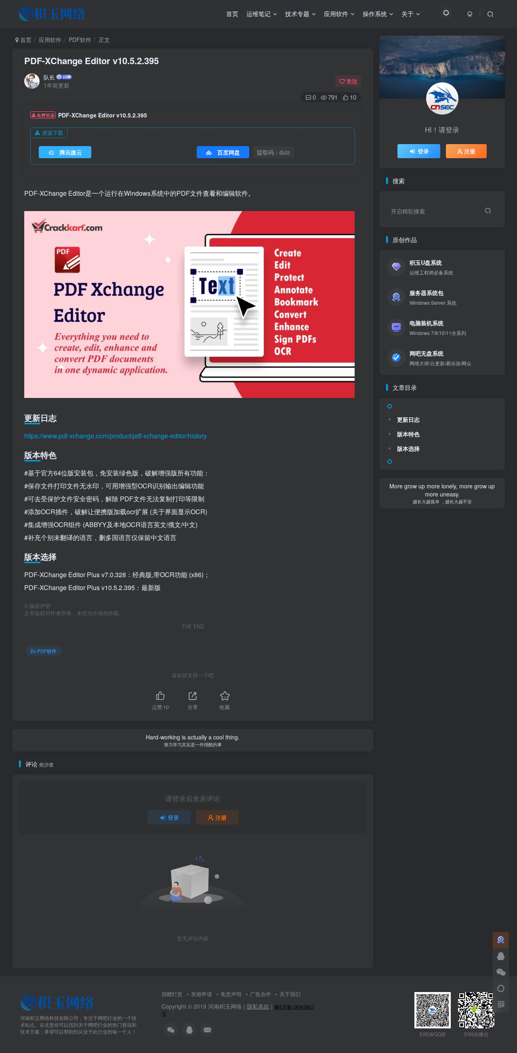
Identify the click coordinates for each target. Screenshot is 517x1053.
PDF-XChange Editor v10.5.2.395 (91, 60)
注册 (221, 817)
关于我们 (290, 994)
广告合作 (260, 994)
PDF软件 (80, 40)
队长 (49, 77)
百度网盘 (228, 152)
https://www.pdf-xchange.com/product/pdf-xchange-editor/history (115, 435)
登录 (173, 817)
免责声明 (231, 994)
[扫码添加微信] (501, 972)
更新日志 (408, 419)
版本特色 (408, 434)
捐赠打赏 (172, 994)
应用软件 (50, 40)
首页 (25, 40)
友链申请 (201, 994)
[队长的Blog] (57, 1002)
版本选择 (408, 448)
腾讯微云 (70, 152)
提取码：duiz (273, 152)
